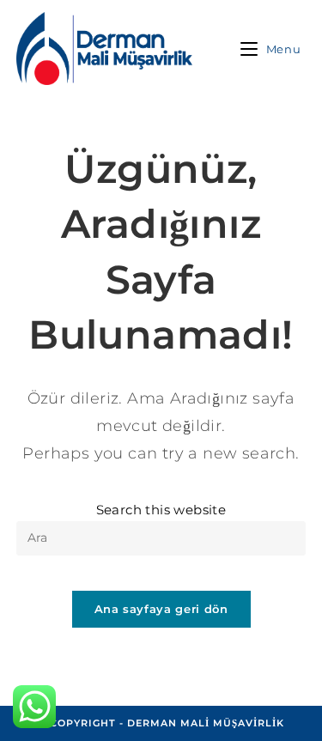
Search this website (161, 509)
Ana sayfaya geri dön (161, 609)
